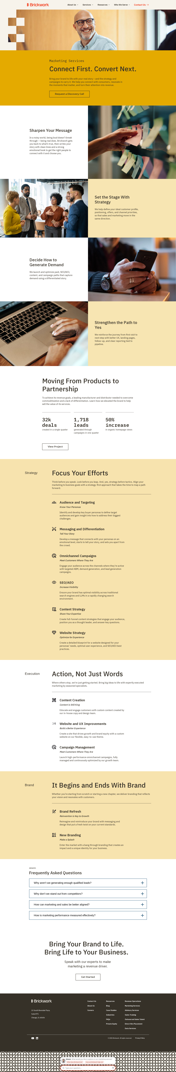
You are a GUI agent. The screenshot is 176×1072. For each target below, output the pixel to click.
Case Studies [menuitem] (111, 1010)
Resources (102, 4)
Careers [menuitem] (90, 1010)
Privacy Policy (140, 1038)
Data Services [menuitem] (130, 1028)
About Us (71, 4)
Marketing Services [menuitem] (132, 1006)
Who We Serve (121, 4)
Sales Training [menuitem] (130, 1015)
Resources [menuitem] (110, 1001)
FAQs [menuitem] (108, 1019)
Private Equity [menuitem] (111, 1024)
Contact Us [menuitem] (91, 1001)
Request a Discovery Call (69, 94)
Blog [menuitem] (108, 1006)
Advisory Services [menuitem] (132, 1010)
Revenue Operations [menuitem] (133, 1001)
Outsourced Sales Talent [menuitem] (135, 1019)
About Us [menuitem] (91, 1006)
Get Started (88, 977)
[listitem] (32, 1038)
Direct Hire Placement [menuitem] (133, 1024)
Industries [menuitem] (110, 1015)
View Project (55, 446)
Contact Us (140, 4)
